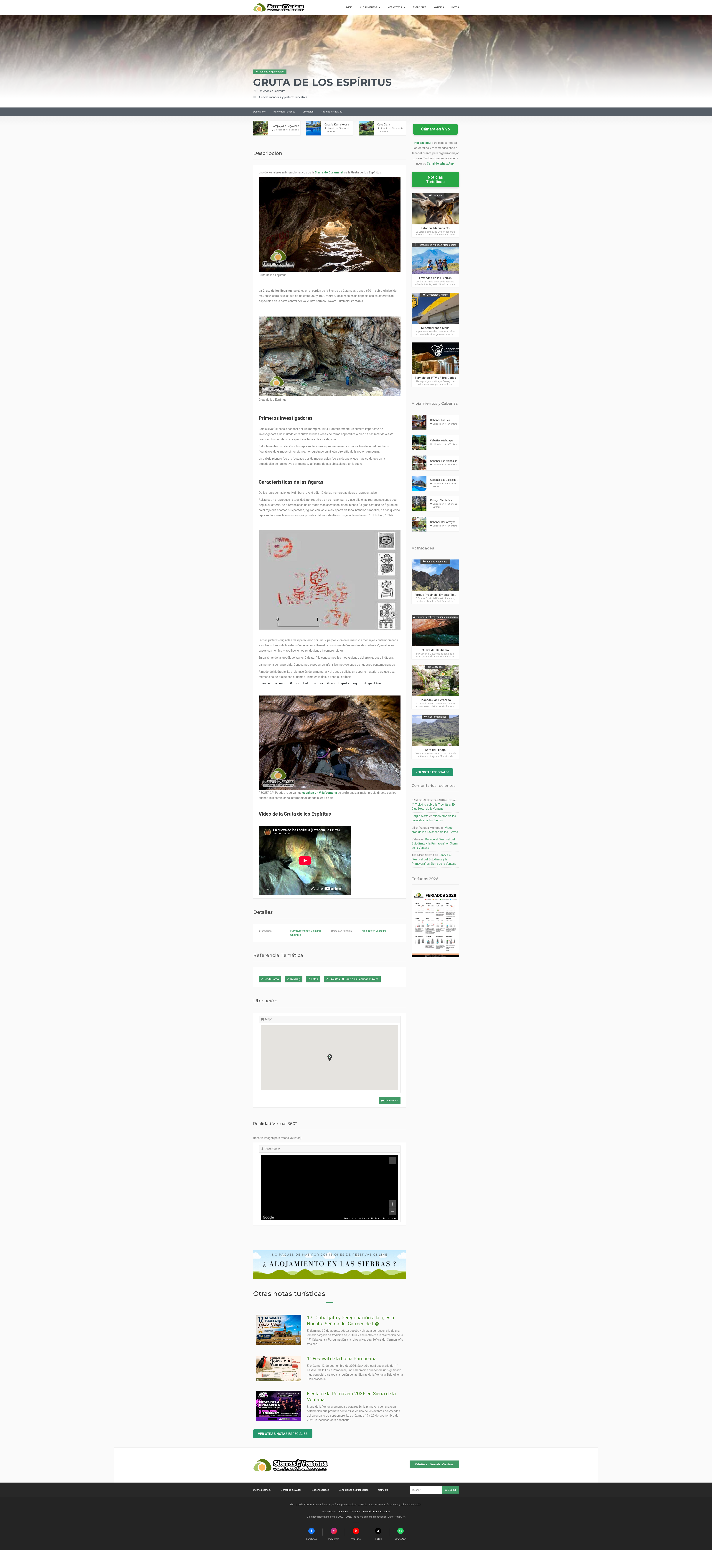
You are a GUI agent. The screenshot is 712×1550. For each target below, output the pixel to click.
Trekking (295, 979)
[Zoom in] (392, 1204)
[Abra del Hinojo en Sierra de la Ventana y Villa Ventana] (435, 737)
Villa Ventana (329, 1511)
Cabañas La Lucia (440, 420)
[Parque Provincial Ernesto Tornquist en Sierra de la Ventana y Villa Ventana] (435, 581)
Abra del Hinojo (435, 750)
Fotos (314, 979)
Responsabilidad (320, 1489)
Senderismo (271, 979)
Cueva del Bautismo (435, 650)
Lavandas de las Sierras (435, 278)
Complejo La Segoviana (285, 126)
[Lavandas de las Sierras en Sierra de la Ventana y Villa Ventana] (435, 265)
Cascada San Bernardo (435, 700)
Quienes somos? (262, 1489)
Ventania (343, 1511)
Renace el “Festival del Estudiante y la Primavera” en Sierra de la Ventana (435, 844)
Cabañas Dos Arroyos (442, 522)
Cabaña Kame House (336, 124)
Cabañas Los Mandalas (443, 460)
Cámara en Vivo (435, 129)
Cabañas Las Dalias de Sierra (447, 479)
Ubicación (308, 111)
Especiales (419, 7)
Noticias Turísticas (435, 179)
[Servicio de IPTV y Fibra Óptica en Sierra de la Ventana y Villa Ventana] (435, 364)
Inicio (349, 7)
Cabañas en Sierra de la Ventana (434, 1464)
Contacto (383, 1489)
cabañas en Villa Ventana (319, 792)
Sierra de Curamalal (329, 172)
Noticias (439, 7)
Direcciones (391, 1100)
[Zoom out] (392, 1211)
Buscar (451, 1489)
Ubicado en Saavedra (271, 90)
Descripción (259, 111)
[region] (329, 1187)
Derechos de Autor (291, 1489)
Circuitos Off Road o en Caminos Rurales (353, 979)
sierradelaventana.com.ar (376, 1511)
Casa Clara (383, 124)
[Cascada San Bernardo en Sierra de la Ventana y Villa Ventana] (435, 687)
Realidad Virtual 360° (332, 111)
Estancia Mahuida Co (435, 228)
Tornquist (355, 1511)
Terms (377, 1218)
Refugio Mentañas (441, 500)
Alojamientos (368, 7)
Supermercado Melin (435, 328)
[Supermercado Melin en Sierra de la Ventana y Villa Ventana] (435, 315)
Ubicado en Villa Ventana (286, 130)
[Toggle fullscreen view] (392, 1160)
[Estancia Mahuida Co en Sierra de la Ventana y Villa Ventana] (435, 215)
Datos (455, 7)
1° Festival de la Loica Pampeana (342, 1358)
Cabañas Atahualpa (441, 440)
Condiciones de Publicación (354, 1489)
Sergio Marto (420, 816)
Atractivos (395, 7)
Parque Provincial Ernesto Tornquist (438, 595)
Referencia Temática (284, 111)
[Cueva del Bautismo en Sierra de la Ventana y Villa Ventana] (435, 637)
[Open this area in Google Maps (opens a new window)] (268, 1217)
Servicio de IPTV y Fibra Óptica (435, 378)
